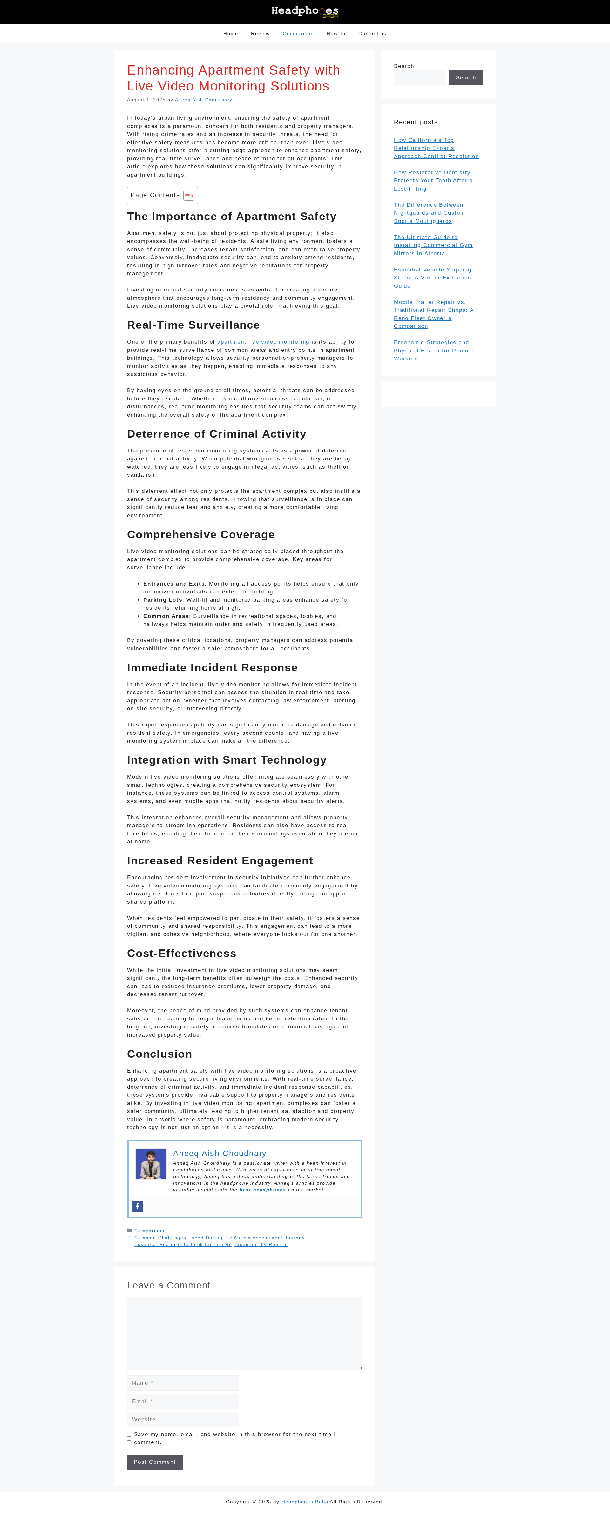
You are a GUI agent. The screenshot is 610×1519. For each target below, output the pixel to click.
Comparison (298, 33)
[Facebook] (137, 1206)
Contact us (372, 33)
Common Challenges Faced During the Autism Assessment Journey (219, 1237)
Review (260, 33)
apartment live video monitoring (263, 342)
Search (404, 66)
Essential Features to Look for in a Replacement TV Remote (211, 1244)
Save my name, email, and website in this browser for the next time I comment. (235, 1438)
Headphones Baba (305, 1501)
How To (336, 33)
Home (230, 33)
